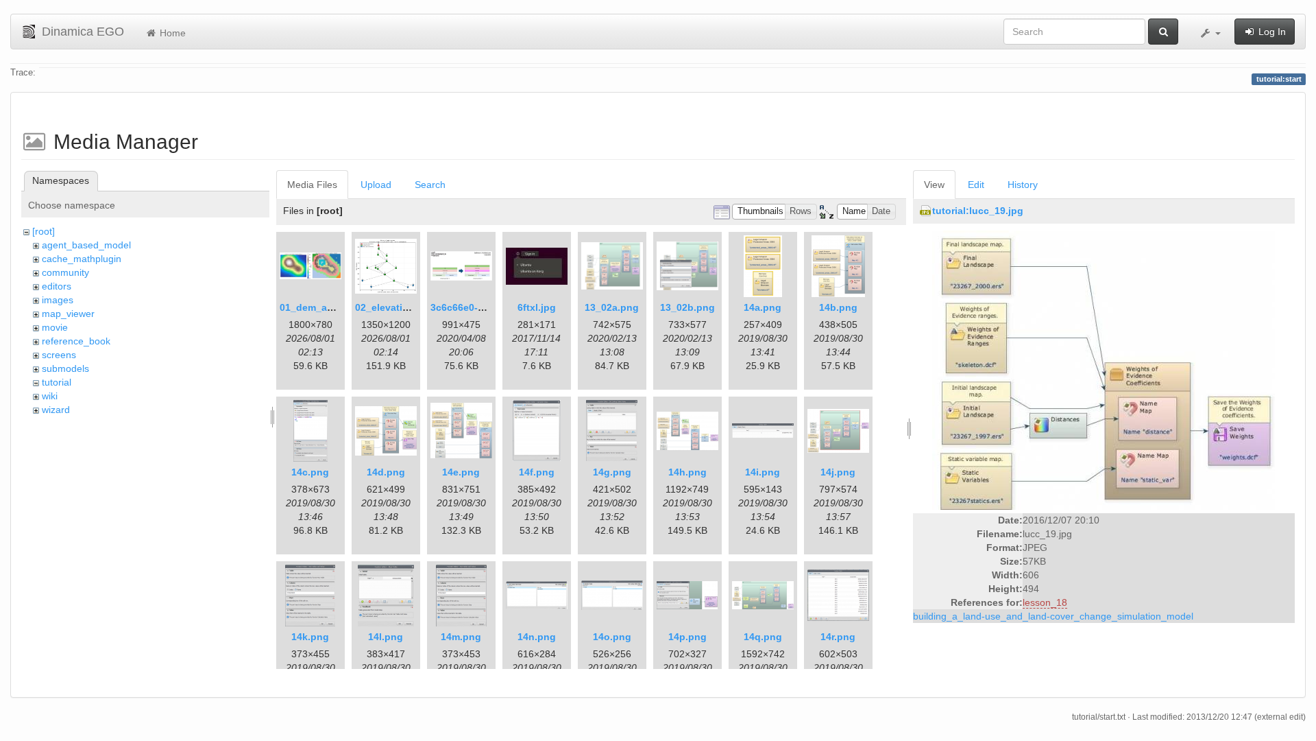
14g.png (612, 472)
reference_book (76, 341)
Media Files (312, 184)
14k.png (310, 636)
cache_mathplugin (81, 258)
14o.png (612, 636)
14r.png (837, 636)
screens (59, 354)
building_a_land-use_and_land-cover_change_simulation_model (1053, 616)
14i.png (762, 472)
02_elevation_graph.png (412, 307)
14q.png (763, 636)
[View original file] (1103, 369)
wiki (50, 395)
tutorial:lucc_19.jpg (977, 210)
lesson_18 (1045, 602)
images (57, 299)
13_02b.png (687, 307)
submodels (65, 368)
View (934, 184)
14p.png (687, 636)
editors (56, 286)
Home (171, 32)
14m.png (461, 636)
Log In (1271, 31)
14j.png (837, 472)
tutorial (56, 382)
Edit (976, 184)
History (1023, 184)
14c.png (310, 472)
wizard (56, 409)
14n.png (536, 636)
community (65, 272)
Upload (376, 184)
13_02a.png (612, 307)
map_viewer (68, 313)
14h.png (687, 472)
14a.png (762, 307)
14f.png (537, 472)
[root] (43, 231)
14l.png (385, 636)
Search (430, 184)
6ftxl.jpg (536, 307)
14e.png (461, 472)
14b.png (838, 307)
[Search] (1163, 32)
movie (55, 327)
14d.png (386, 472)
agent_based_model (86, 244)
